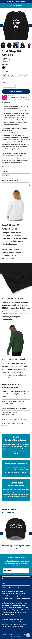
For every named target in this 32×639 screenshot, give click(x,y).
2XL (26, 75)
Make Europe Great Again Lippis (16, 546)
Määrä (4, 82)
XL (21, 75)
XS (4, 75)
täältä (3, 396)
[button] (3, 5)
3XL (4, 78)
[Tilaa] (27, 570)
